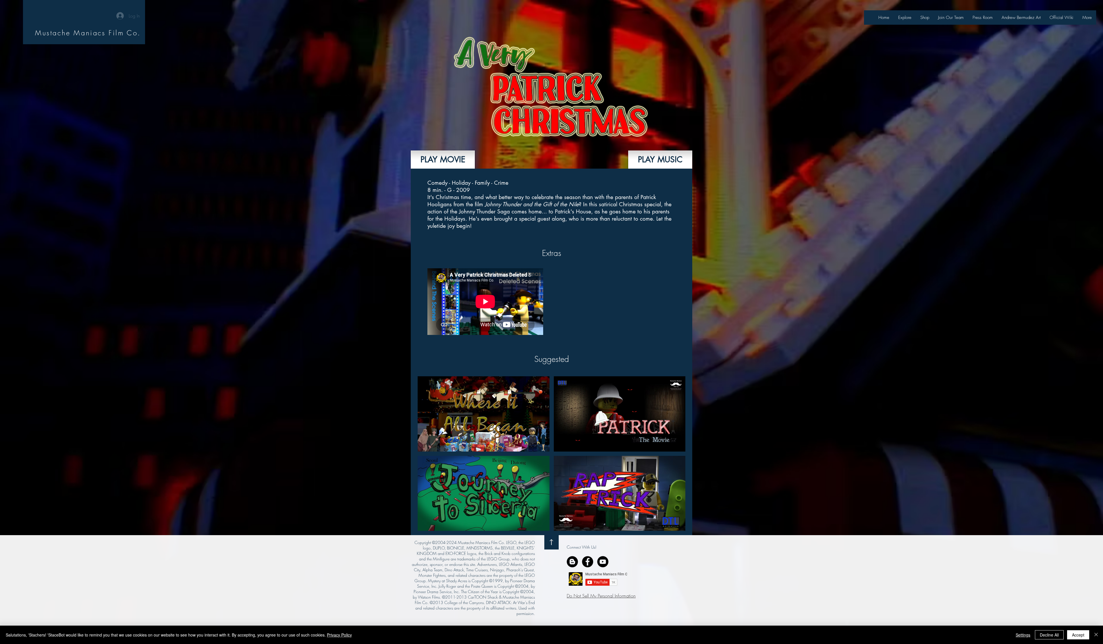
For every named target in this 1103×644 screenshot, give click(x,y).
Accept (1078, 635)
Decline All (1049, 635)
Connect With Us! (581, 547)
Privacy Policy (339, 635)
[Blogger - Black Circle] (572, 561)
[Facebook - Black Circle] (587, 561)
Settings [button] (1023, 635)
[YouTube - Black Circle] (602, 561)
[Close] (1096, 634)
